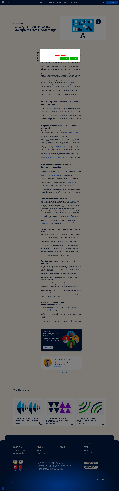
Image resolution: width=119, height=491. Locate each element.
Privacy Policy (57, 55)
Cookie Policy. (63, 55)
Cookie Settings (45, 58)
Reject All (65, 58)
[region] (60, 55)
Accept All (74, 58)
